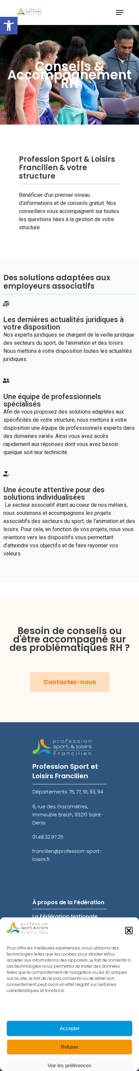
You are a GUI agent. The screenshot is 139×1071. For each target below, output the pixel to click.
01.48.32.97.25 (47, 837)
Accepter (70, 1028)
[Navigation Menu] (119, 12)
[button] (9, 25)
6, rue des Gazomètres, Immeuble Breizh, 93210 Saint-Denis (67, 814)
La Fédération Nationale (65, 916)
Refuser (69, 1047)
